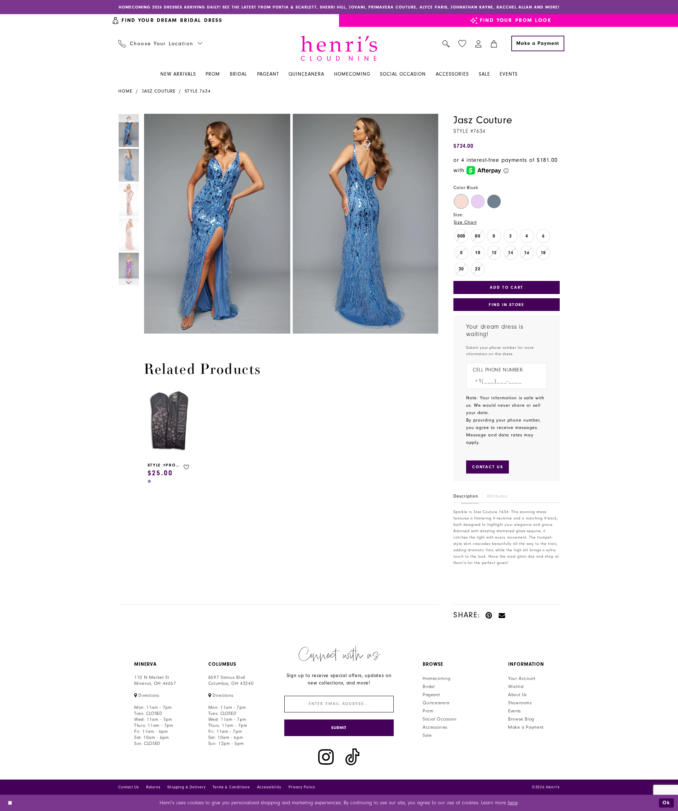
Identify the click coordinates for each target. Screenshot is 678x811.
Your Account (521, 678)
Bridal (429, 686)
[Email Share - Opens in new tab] (502, 615)
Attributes (497, 496)
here (513, 803)
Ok (666, 803)
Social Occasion (439, 719)
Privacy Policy (302, 787)
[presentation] (169, 422)
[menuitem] (160, 43)
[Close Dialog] (10, 803)
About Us (517, 694)
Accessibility (269, 787)
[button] (479, 43)
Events (514, 711)
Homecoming (436, 678)
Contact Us (128, 787)
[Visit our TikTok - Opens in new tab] (352, 757)
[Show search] (446, 43)
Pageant (431, 694)
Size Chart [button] (465, 222)
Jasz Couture (159, 91)
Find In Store (506, 304)
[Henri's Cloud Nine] (339, 48)
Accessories (435, 727)
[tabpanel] (215, 224)
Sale (427, 735)
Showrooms (520, 702)
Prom (428, 711)
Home (125, 91)
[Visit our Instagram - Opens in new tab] (326, 757)
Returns (153, 787)
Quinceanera (436, 702)
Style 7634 (198, 91)
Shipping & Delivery (186, 787)
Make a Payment (525, 727)
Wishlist (516, 686)
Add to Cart (506, 287)
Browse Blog (521, 719)
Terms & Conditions (231, 787)
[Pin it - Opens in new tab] (489, 615)
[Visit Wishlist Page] (462, 44)
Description (465, 496)
